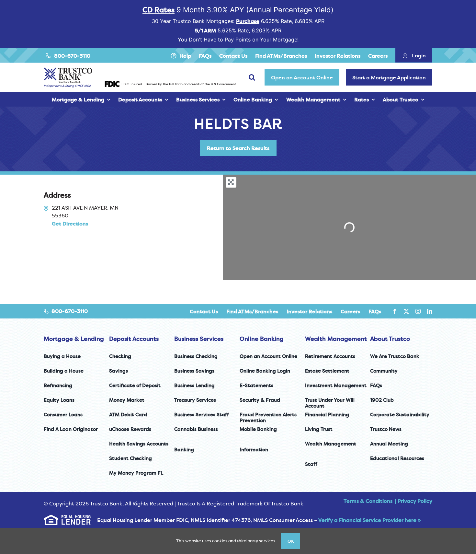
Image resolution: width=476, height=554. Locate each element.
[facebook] (394, 311)
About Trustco (390, 339)
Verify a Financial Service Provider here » (369, 520)
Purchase (247, 21)
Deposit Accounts (134, 339)
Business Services (198, 339)
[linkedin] (429, 311)
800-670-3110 (72, 55)
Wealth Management (336, 339)
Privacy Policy (415, 500)
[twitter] (406, 311)
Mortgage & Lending (74, 339)
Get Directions (70, 223)
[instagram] (418, 311)
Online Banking (262, 339)
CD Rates (158, 10)
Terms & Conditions (368, 500)
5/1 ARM (205, 30)
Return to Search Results (238, 148)
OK (291, 541)
